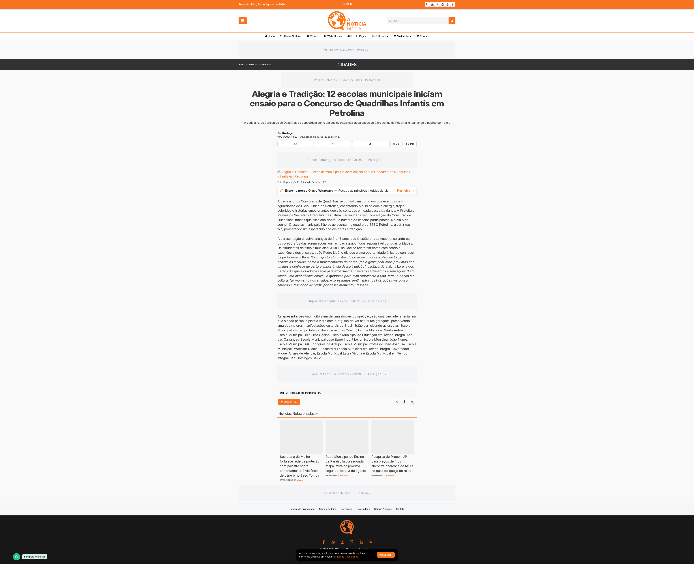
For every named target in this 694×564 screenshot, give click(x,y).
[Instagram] (442, 4)
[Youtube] (432, 4)
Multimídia (402, 36)
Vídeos (314, 36)
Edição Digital (358, 36)
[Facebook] (452, 4)
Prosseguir (385, 555)
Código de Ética (327, 509)
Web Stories (334, 36)
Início (241, 64)
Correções (346, 509)
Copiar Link (290, 401)
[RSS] (427, 4)
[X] (437, 4)
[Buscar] (451, 20)
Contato (424, 36)
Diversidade (363, 509)
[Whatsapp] (447, 4)
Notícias (266, 64)
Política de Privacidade (302, 509)
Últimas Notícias (291, 36)
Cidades (347, 64)
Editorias (380, 36)
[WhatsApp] (16, 556)
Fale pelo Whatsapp (35, 556)
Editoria (253, 64)
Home (271, 36)
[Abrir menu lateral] (243, 20)
